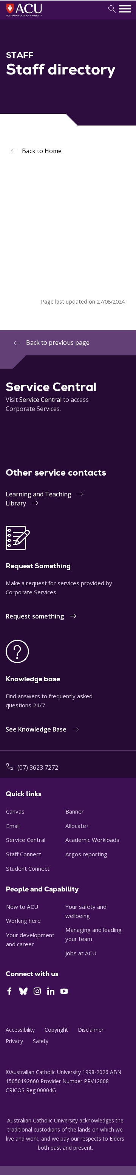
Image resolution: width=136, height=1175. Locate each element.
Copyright (56, 1029)
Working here (23, 920)
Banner (74, 811)
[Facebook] (9, 992)
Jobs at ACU (80, 953)
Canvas (15, 811)
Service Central (40, 399)
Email (13, 825)
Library (16, 503)
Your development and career (30, 939)
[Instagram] (37, 992)
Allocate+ (77, 825)
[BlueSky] (23, 992)
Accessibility (20, 1029)
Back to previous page (58, 342)
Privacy (14, 1041)
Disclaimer (91, 1029)
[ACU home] (34, 17)
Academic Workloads (92, 839)
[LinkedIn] (50, 992)
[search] (112, 9)
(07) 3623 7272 (37, 767)
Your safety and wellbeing (86, 911)
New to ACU (22, 906)
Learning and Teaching (38, 494)
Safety (40, 1041)
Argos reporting (86, 854)
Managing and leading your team (93, 934)
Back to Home (42, 151)
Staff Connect (23, 854)
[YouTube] (64, 992)
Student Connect (27, 868)
